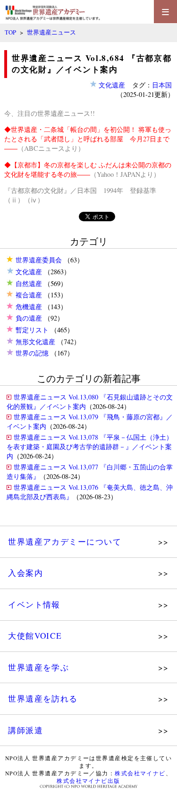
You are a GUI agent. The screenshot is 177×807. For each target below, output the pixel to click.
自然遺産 (29, 283)
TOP (10, 32)
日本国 (162, 84)
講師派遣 (25, 730)
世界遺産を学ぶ (38, 667)
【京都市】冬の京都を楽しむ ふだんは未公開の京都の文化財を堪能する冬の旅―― (87, 169)
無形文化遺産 (35, 341)
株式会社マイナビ (140, 773)
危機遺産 (29, 306)
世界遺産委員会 (39, 259)
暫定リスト (32, 329)
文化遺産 (29, 271)
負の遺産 (29, 317)
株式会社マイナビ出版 (88, 780)
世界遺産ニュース (51, 32)
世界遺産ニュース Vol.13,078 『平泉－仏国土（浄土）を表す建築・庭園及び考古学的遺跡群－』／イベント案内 (90, 446)
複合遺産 (29, 294)
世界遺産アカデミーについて (64, 541)
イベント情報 (34, 604)
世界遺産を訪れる (43, 698)
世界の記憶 (32, 352)
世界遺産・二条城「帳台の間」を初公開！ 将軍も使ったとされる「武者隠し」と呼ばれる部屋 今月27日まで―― (87, 139)
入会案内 (25, 572)
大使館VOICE (35, 635)
